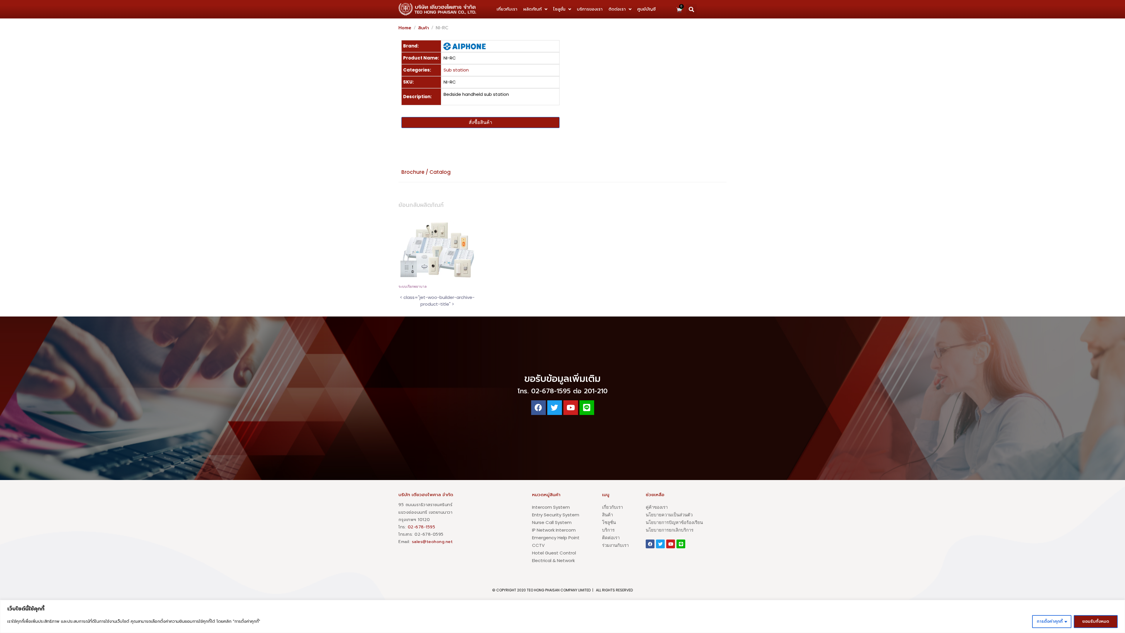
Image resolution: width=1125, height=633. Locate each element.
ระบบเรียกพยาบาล (412, 287)
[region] (562, 616)
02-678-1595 (421, 527)
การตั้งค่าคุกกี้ (1050, 621)
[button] (691, 9)
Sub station (456, 70)
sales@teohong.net (432, 542)
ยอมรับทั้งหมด (1095, 621)
